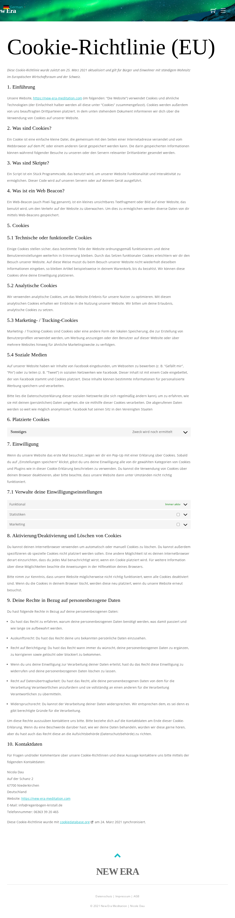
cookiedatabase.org (75, 822)
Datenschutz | (105, 896)
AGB (137, 896)
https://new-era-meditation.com (57, 98)
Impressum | (124, 896)
